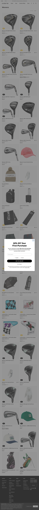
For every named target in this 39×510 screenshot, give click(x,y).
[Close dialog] (33, 240)
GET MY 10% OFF (19, 261)
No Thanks (19, 264)
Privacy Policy (27, 267)
